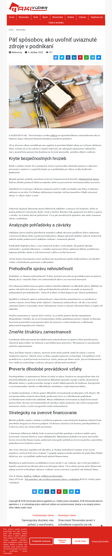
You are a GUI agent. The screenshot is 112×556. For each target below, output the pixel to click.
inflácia (54, 135)
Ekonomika (57, 17)
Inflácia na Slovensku (52, 476)
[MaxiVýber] (28, 7)
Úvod (11, 17)
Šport (45, 17)
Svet (35, 17)
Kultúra (70, 17)
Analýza (27, 476)
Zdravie (82, 17)
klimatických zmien (89, 179)
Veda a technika (56, 22)
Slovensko (24, 17)
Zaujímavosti (97, 17)
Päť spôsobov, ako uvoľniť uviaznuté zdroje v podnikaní (52, 479)
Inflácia (36, 476)
